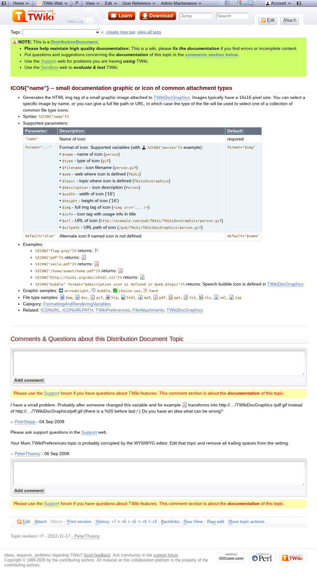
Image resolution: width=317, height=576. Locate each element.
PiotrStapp (25, 421)
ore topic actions (246, 521)
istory (102, 521)
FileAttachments (148, 310)
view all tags (149, 32)
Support (48, 61)
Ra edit (215, 521)
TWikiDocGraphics (172, 97)
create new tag (120, 32)
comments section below (211, 54)
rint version (79, 521)
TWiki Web (53, 3)
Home (19, 3)
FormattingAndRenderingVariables (77, 304)
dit (26, 521)
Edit (109, 3)
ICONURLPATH (78, 310)
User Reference (137, 3)
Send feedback (97, 555)
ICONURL (50, 310)
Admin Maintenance (179, 3)
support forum (165, 555)
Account (278, 3)
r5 (134, 521)
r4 (144, 521)
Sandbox (49, 67)
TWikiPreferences (112, 310)
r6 (124, 521)
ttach (40, 521)
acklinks (170, 521)
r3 (155, 521)
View (91, 3)
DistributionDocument (74, 42)
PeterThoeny (27, 453)
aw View (193, 521)
